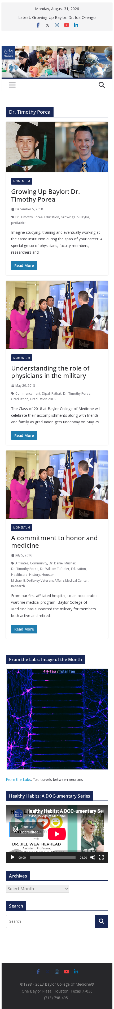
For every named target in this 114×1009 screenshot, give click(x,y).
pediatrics (18, 222)
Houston (48, 574)
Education (51, 217)
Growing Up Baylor (75, 217)
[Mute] (92, 857)
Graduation (19, 399)
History (34, 574)
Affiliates (21, 563)
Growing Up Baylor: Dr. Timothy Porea (45, 195)
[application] (57, 834)
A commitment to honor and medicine (54, 541)
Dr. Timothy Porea (29, 217)
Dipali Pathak (52, 393)
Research (18, 586)
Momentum (21, 181)
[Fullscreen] (101, 857)
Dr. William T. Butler (54, 569)
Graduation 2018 (42, 399)
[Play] (12, 857)
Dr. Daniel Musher (62, 563)
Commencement (27, 393)
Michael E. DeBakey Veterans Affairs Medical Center (49, 580)
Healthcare (19, 574)
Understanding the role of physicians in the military (50, 372)
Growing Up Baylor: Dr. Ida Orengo (64, 17)
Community (38, 563)
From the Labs (18, 779)
